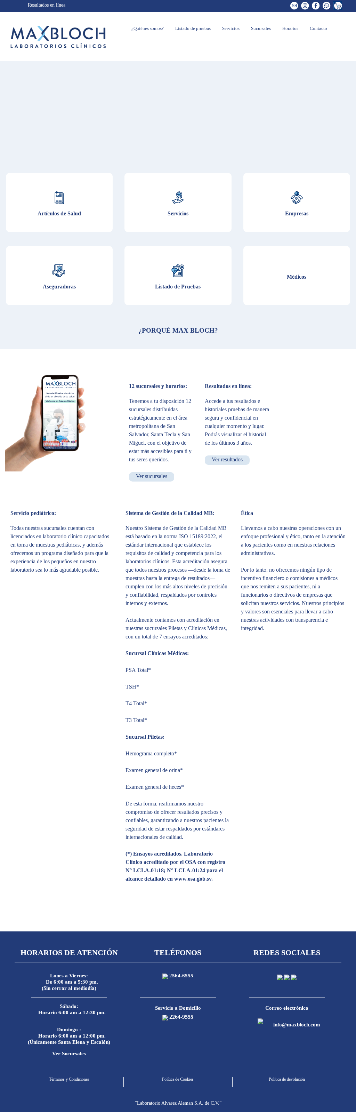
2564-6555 (181, 975)
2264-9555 (181, 1017)
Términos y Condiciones (69, 1079)
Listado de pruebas (192, 28)
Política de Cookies (178, 1079)
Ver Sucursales (69, 1053)
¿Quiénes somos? (147, 28)
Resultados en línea (45, 5)
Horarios (289, 28)
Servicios (230, 28)
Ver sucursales (151, 476)
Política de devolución (287, 1079)
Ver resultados (227, 459)
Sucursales (260, 28)
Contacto (318, 28)
